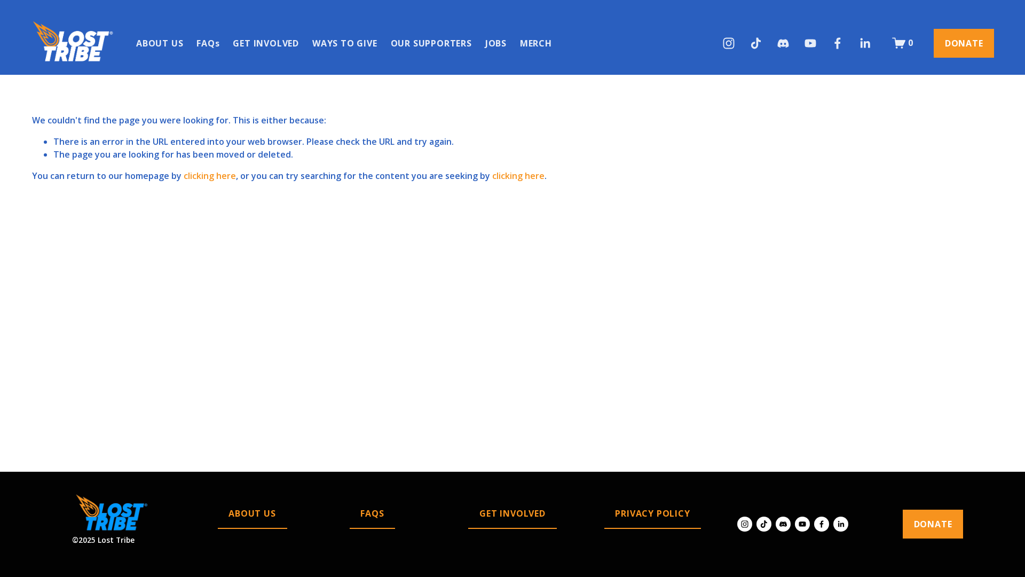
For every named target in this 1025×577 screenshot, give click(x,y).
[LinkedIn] (865, 43)
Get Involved (512, 513)
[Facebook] (838, 43)
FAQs (207, 43)
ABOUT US (159, 43)
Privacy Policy (652, 513)
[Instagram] (729, 43)
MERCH (536, 43)
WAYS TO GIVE (344, 43)
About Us (251, 513)
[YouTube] (810, 43)
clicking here (210, 176)
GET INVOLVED (266, 43)
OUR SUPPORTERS (431, 43)
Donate (964, 43)
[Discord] (783, 43)
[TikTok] (756, 43)
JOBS (496, 43)
